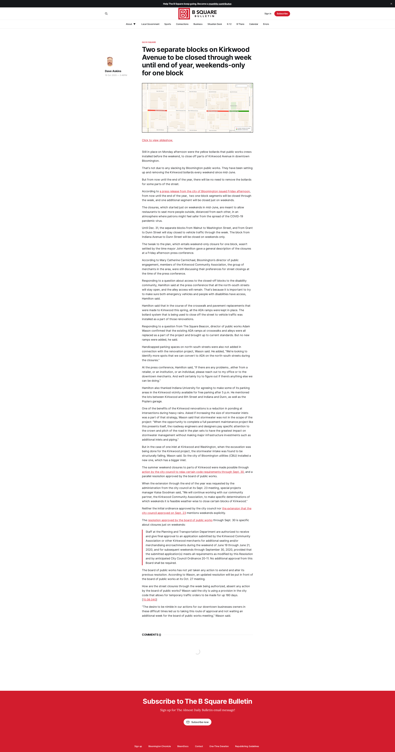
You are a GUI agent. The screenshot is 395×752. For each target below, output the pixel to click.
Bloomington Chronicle (159, 746)
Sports (167, 24)
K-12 (229, 24)
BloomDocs (183, 746)
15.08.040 (149, 599)
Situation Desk (215, 24)
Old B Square (149, 42)
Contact (199, 746)
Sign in (267, 13)
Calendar (253, 24)
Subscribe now (200, 722)
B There (240, 24)
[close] (391, 3)
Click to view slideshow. (157, 140)
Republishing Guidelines (247, 746)
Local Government (150, 24)
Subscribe (282, 13)
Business (198, 24)
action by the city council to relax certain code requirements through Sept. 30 (193, 471)
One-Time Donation (219, 746)
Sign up (138, 746)
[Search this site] (106, 13)
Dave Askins (113, 71)
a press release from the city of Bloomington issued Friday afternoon (205, 191)
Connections (182, 24)
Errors (266, 24)
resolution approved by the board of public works (180, 520)
